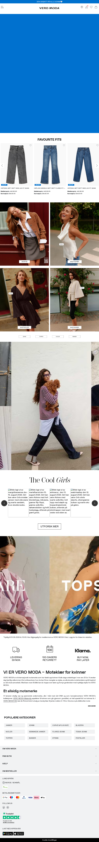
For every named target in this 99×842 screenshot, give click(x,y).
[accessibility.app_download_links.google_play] (7, 835)
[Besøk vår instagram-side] (8, 808)
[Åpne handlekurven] (96, 7)
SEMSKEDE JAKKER (37, 732)
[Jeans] (49, 73)
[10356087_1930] (24, 284)
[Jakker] (74, 315)
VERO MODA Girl (10, 701)
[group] (16, 170)
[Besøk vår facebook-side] (3, 808)
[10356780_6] (74, 218)
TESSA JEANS (81, 732)
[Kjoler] (24, 315)
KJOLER (9, 732)
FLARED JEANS (58, 732)
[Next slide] (97, 165)
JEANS (31, 725)
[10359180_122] (74, 284)
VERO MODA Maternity (22, 698)
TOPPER (9, 738)
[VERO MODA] (49, 9)
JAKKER (9, 725)
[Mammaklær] (12, 584)
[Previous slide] (2, 165)
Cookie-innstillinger (49, 840)
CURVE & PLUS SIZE (60, 725)
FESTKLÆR (80, 738)
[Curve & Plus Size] (86, 584)
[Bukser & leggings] (74, 336)
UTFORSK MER (49, 526)
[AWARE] (37, 584)
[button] (16, 164)
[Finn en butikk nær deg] (82, 8)
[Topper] (74, 250)
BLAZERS (80, 725)
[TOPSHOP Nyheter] (62, 584)
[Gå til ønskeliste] (91, 8)
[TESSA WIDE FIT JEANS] (49, 406)
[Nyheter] (24, 234)
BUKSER (32, 738)
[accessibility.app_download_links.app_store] (18, 835)
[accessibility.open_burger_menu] (2, 7)
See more (92, 706)
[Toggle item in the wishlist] (30, 145)
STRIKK (55, 738)
